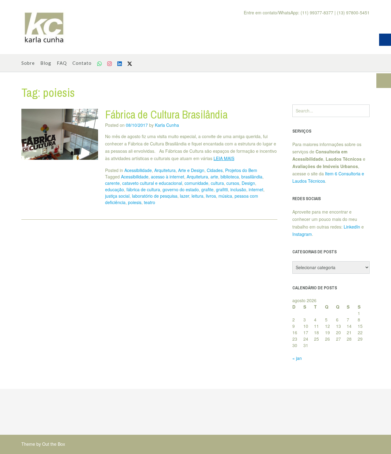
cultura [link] (217, 183)
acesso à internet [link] (167, 177)
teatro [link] (149, 202)
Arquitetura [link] (165, 170)
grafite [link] (207, 189)
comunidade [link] (196, 183)
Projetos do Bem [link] (241, 170)
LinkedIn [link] (352, 227)
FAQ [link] (62, 63)
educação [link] (114, 189)
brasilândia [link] (251, 177)
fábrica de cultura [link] (143, 189)
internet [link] (256, 189)
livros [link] (211, 196)
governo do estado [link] (181, 189)
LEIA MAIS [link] (224, 158)
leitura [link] (197, 196)
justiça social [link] (117, 196)
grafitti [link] (222, 189)
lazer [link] (184, 196)
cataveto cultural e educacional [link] (152, 183)
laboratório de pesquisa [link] (154, 196)
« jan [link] (297, 358)
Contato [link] (82, 63)
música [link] (225, 196)
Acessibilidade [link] (138, 170)
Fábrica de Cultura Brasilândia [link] (166, 114)
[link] (44, 27)
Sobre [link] (28, 63)
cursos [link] (232, 183)
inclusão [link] (238, 189)
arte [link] (214, 177)
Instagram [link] (302, 234)
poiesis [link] (134, 202)
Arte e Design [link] (191, 170)
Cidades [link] (215, 170)
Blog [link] (45, 63)
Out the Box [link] (53, 444)
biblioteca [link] (230, 177)
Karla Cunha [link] (167, 125)
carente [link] (112, 183)
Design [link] (248, 183)
